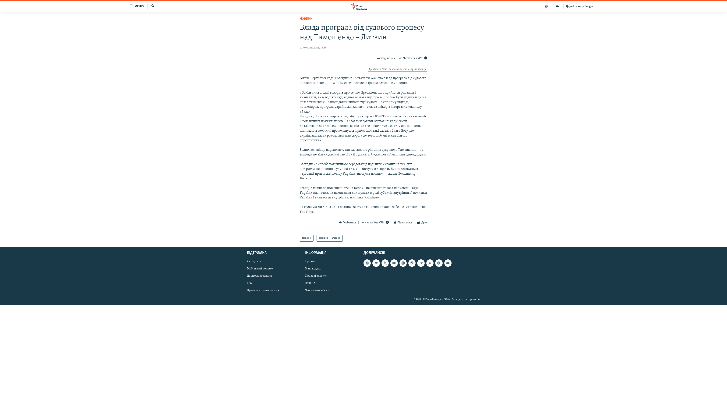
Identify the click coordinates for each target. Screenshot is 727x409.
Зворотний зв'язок (317, 290)
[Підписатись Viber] (412, 263)
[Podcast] (438, 263)
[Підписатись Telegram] (420, 263)
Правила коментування (263, 290)
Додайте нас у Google (579, 6)
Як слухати (254, 261)
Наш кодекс (313, 268)
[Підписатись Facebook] (367, 263)
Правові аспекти (316, 275)
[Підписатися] (448, 263)
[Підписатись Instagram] (403, 263)
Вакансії (311, 283)
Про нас (310, 261)
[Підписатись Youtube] (394, 263)
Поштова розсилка (259, 275)
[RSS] (430, 263)
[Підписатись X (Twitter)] (385, 263)
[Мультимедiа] (558, 6)
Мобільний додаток (260, 268)
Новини (306, 19)
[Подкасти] (546, 6)
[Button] (386, 58)
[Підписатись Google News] (376, 263)
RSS (249, 283)
